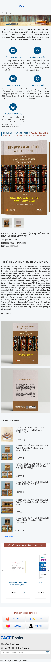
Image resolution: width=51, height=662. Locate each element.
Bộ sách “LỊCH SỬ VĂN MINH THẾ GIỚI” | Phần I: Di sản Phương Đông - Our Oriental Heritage (32, 448)
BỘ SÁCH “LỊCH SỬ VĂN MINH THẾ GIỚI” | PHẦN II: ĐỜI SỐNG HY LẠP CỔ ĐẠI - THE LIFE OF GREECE (32, 466)
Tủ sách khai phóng (13, 114)
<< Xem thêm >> (8, 536)
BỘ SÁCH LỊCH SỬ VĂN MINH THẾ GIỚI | (17, 133)
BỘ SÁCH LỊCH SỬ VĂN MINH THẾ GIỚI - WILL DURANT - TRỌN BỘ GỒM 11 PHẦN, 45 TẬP (32, 430)
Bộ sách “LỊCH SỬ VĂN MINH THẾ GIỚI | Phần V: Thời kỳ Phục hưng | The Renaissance (32, 520)
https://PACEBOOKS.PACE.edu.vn (16, 648)
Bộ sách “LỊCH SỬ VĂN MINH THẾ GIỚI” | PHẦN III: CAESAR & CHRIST (32, 483)
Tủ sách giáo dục (13, 85)
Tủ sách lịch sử (37, 85)
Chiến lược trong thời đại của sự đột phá (18, 584)
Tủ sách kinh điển (37, 57)
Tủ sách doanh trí (13, 57)
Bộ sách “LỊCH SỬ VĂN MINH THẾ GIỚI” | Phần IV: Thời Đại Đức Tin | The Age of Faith (32, 502)
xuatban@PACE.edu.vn (12, 644)
